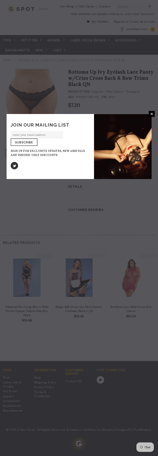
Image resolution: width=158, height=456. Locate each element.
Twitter (14, 165)
